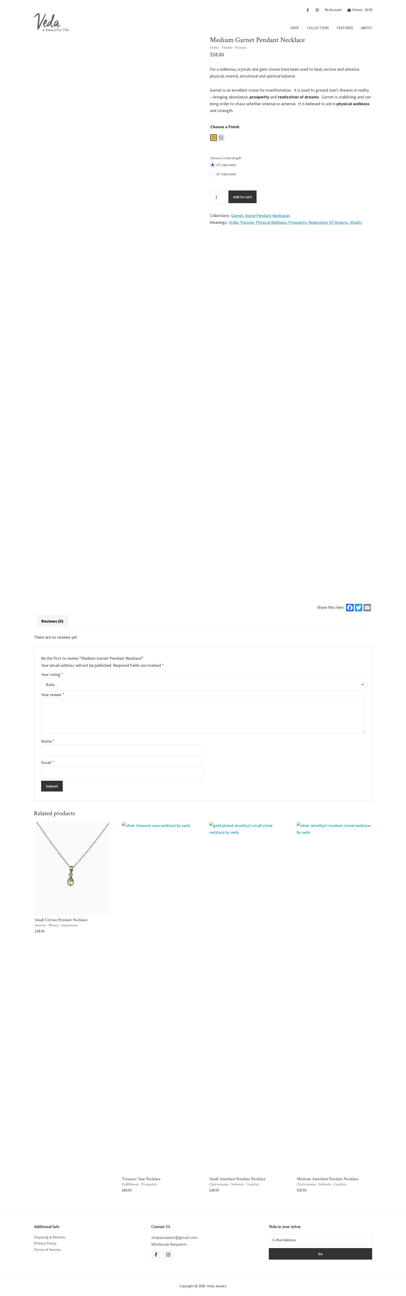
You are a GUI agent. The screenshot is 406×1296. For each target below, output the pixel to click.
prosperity (297, 222)
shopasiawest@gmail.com (174, 1237)
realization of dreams (328, 222)
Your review (52, 694)
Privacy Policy (45, 1243)
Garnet (237, 215)
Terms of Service (47, 1249)
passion (247, 222)
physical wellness (271, 222)
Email (47, 762)
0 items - (361, 10)
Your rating (52, 674)
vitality (356, 222)
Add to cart (242, 196)
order (233, 222)
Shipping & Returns (50, 1237)
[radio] (213, 137)
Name (48, 741)
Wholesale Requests (169, 1244)
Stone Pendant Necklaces (267, 215)
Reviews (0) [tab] (52, 621)
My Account (333, 10)
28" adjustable (226, 174)
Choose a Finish (224, 126)
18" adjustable (226, 165)
